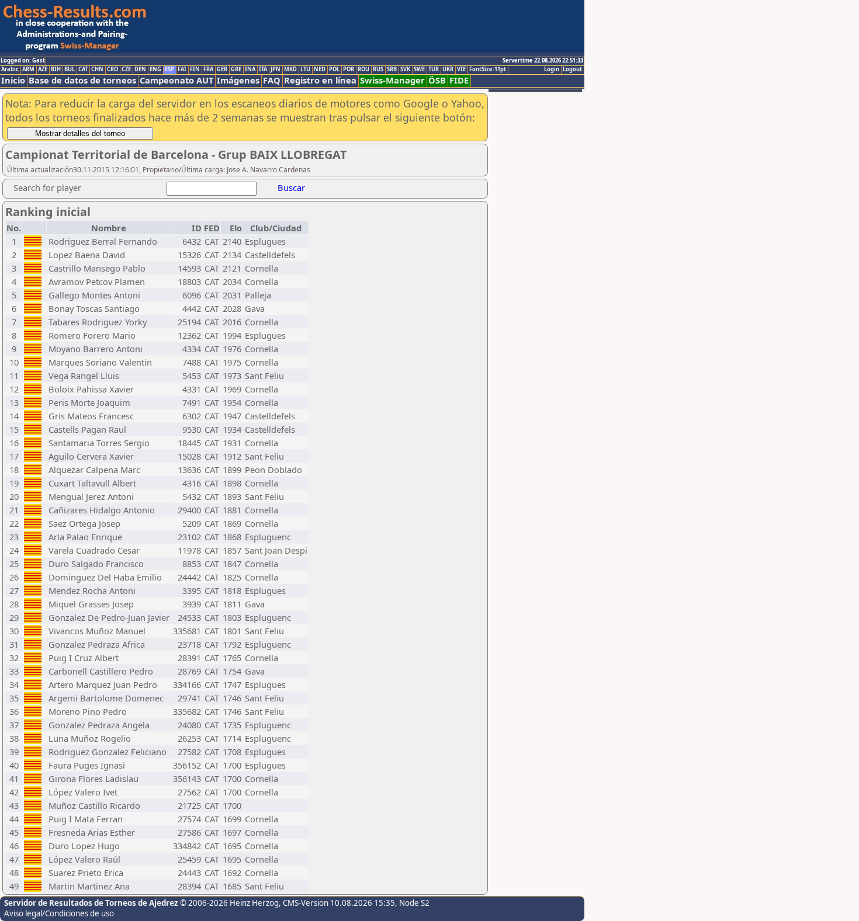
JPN (275, 69)
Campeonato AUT (176, 80)
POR (348, 69)
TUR (433, 69)
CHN (97, 69)
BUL (69, 69)
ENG (155, 69)
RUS (378, 69)
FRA (208, 69)
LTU (305, 69)
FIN (195, 69)
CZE (126, 69)
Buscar (291, 187)
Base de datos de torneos (82, 80)
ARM (28, 69)
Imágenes (238, 80)
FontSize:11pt (487, 69)
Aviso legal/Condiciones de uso (59, 913)
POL (334, 69)
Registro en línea (320, 80)
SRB (392, 69)
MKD (290, 69)
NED (319, 69)
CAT (83, 69)
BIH (56, 69)
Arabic (10, 69)
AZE (42, 69)
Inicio (13, 80)
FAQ (271, 80)
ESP (169, 69)
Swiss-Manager (392, 80)
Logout (572, 69)
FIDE (459, 80)
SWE (419, 69)
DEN (140, 69)
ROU (363, 69)
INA (250, 69)
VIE (461, 69)
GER (222, 69)
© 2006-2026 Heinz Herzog (229, 903)
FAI (182, 69)
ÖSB (437, 80)
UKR (447, 69)
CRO (112, 69)
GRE (236, 69)
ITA (263, 69)
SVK (405, 69)
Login (551, 69)
